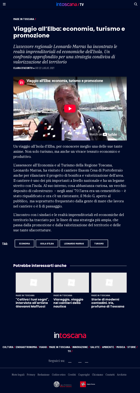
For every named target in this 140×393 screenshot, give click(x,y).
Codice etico (59, 374)
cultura (9, 347)
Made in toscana (60, 347)
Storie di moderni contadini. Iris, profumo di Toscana (107, 303)
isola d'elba (47, 243)
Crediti (72, 374)
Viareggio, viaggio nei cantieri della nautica (68, 303)
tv (70, 351)
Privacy (31, 374)
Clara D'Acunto (23, 67)
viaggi (43, 347)
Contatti (110, 374)
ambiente (109, 347)
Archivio (122, 374)
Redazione (44, 374)
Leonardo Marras (74, 243)
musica (121, 347)
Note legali (18, 374)
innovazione (81, 347)
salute (95, 347)
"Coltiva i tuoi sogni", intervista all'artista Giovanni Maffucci (32, 303)
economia (24, 243)
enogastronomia (27, 347)
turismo (99, 243)
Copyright (84, 374)
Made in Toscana (23, 19)
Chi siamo (97, 374)
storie (132, 347)
